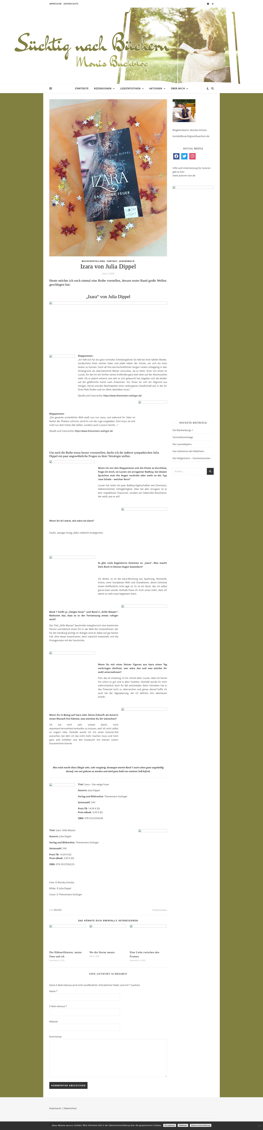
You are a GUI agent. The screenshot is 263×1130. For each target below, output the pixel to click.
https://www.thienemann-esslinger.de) (122, 395)
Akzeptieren (169, 1125)
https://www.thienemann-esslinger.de (93, 430)
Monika (57, 909)
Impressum (55, 3)
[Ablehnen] (259, 1125)
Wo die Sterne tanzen (102, 952)
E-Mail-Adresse (58, 1006)
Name (53, 991)
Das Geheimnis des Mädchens (188, 451)
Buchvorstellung (93, 261)
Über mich (178, 88)
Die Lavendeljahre (182, 444)
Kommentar (55, 1036)
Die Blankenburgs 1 (183, 430)
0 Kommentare (159, 909)
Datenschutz (71, 3)
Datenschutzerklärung (200, 1125)
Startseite (82, 88)
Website (53, 1021)
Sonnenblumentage (183, 437)
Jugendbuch (127, 261)
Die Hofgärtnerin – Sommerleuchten (191, 458)
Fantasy (112, 261)
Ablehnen (183, 1125)
